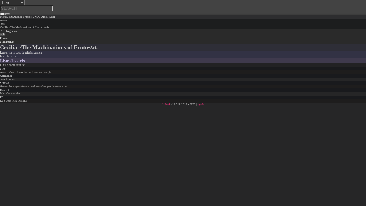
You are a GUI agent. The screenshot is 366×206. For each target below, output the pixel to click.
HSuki (19, 72)
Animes (10, 79)
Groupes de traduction (54, 86)
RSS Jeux (5, 100)
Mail (2, 93)
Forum (27, 72)
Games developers (10, 86)
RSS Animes (19, 100)
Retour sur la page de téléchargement (21, 52)
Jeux (2, 23)
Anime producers (31, 86)
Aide (12, 72)
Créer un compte (41, 72)
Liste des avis (8, 56)
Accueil (4, 72)
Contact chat (13, 93)
